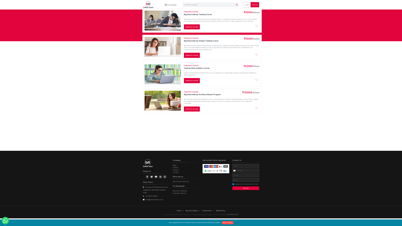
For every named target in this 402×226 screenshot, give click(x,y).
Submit (246, 188)
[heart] (257, 26)
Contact (176, 172)
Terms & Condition (192, 210)
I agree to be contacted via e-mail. (246, 184)
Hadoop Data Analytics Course (197, 68)
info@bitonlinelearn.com (154, 200)
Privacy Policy (207, 210)
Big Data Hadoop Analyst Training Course (201, 41)
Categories (172, 5)
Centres (175, 170)
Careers (175, 167)
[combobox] (235, 170)
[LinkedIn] (160, 176)
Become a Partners (180, 191)
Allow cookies (228, 223)
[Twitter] (151, 176)
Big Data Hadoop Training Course (198, 14)
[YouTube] (156, 176)
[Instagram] (165, 176)
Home (179, 210)
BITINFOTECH (233, 215)
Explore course (192, 27)
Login (246, 5)
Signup (255, 5)
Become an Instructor (181, 181)
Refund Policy (220, 210)
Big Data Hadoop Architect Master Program (202, 95)
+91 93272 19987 (151, 196)
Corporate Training (179, 193)
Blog (174, 165)
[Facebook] (147, 176)
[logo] (148, 163)
